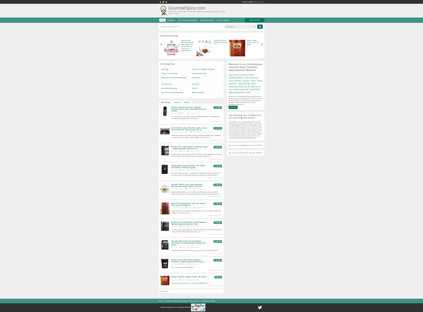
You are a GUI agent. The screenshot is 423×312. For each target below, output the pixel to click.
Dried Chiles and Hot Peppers (172, 78)
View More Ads (164, 291)
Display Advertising (206, 20)
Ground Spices (197, 73)
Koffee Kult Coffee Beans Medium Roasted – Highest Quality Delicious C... (188, 261)
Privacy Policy (194, 301)
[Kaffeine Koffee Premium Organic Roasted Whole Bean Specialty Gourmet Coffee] (165, 115)
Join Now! (233, 107)
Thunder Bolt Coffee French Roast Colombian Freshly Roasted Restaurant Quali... (188, 243)
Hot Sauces (165, 84)
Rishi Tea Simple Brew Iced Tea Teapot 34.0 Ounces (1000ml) (188, 204)
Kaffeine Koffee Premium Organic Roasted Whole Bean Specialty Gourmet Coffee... (188, 109)
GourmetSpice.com (186, 8)
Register (256, 2)
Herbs (194, 78)
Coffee (163, 69)
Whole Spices (197, 92)
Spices (194, 84)
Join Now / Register (223, 20)
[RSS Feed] (160, 2)
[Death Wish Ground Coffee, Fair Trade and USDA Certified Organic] (165, 173)
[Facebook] (163, 2)
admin (183, 113)
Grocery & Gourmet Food (201, 69)
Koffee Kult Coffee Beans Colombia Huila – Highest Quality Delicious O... (189, 148)
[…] (198, 118)
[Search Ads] (260, 26)
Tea (193, 88)
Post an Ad (254, 20)
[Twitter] (166, 2)
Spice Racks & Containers (171, 92)
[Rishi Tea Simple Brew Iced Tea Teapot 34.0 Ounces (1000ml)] (165, 214)
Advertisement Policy (208, 301)
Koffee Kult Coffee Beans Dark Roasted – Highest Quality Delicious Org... (189, 223)
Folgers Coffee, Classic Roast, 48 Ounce (220, 42)
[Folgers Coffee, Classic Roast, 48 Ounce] (205, 48)
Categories (171, 20)
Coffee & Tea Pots (168, 73)
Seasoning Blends (168, 88)
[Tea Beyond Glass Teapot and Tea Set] (172, 48)
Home (162, 20)
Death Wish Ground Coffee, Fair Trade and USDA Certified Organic (188, 167)
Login (261, 2)
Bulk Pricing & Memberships (187, 20)
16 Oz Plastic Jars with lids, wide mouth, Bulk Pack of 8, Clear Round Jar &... (189, 129)
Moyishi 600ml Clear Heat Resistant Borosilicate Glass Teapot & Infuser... (187, 185)
